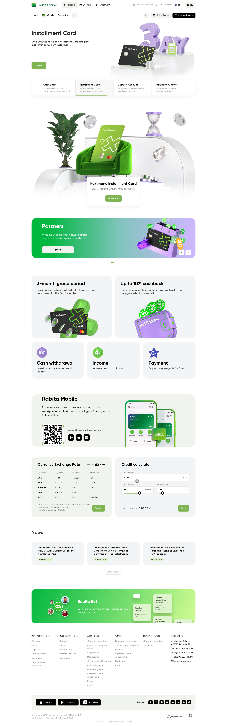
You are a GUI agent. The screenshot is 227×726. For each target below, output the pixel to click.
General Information (153, 641)
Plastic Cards (66, 650)
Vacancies (148, 645)
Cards (50, 15)
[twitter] (156, 702)
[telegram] (178, 702)
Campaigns (37, 658)
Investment (104, 5)
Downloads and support (127, 641)
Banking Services (68, 654)
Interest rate (162, 484)
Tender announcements (127, 645)
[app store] (71, 437)
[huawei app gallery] (90, 702)
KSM (89, 685)
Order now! (113, 198)
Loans (35, 15)
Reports (91, 681)
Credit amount (128, 472)
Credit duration (128, 484)
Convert (99, 508)
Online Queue (162, 15)
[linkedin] (173, 702)
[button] (111, 262)
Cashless (89, 465)
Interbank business (96, 665)
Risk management (96, 670)
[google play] (79, 437)
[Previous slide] (181, 252)
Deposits (63, 15)
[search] (146, 15)
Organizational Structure (99, 661)
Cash (102, 465)
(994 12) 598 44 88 (184, 649)
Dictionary (120, 661)
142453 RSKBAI (185, 657)
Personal (71, 5)
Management (93, 657)
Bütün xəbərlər (113, 572)
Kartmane (36, 641)
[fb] (150, 702)
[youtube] (167, 702)
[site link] (174, 716)
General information (144, 5)
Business (87, 5)
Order (183, 508)
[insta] (161, 702)
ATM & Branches (165, 5)
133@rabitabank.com (181, 661)
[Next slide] (188, 252)
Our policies (93, 653)
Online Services (39, 654)
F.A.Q (117, 665)
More (58, 250)
